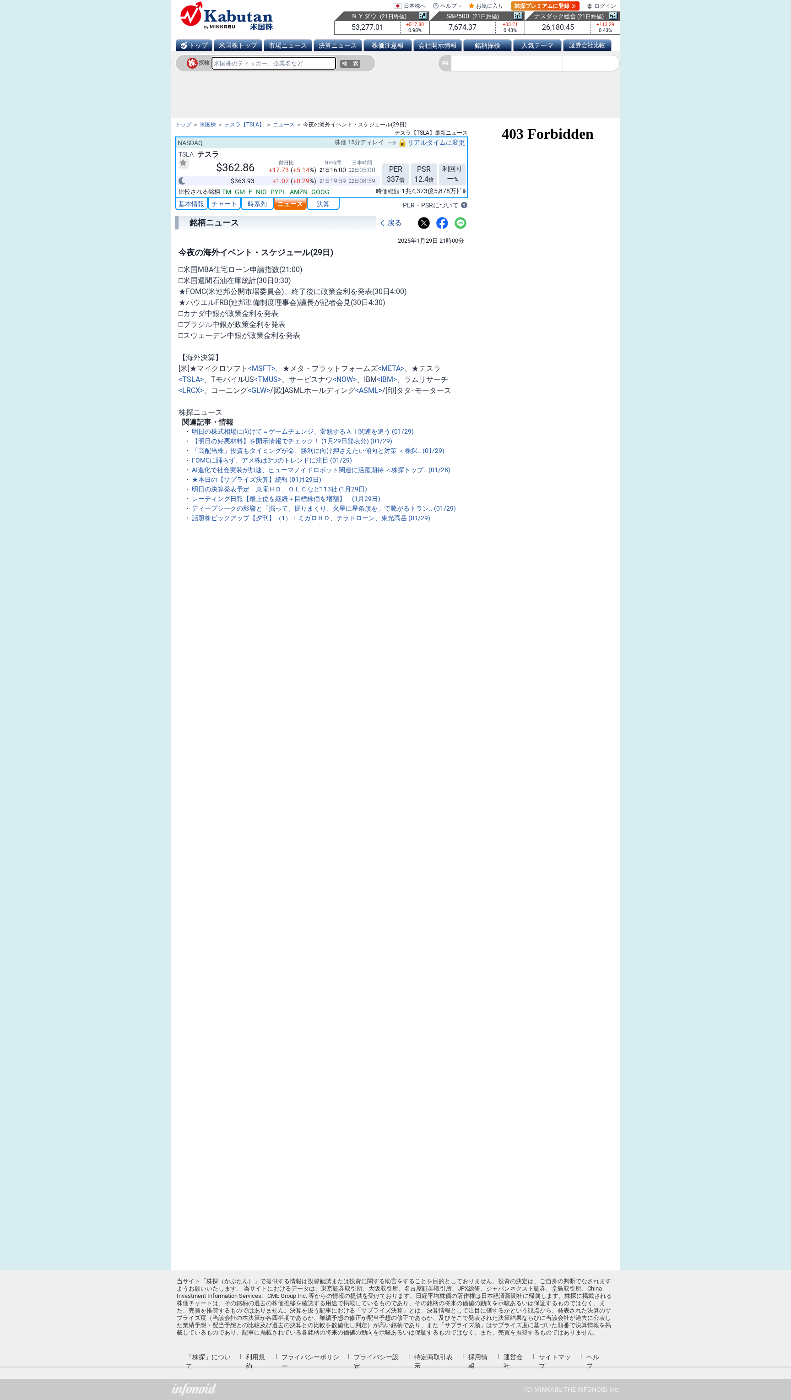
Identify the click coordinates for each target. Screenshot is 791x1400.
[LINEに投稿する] (460, 223)
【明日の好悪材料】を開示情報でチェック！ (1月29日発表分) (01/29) (292, 441)
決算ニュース (338, 45)
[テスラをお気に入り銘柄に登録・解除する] (183, 163)
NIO (261, 192)
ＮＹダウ (364, 16)
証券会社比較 (587, 45)
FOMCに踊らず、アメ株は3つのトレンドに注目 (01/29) (272, 460)
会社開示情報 (437, 45)
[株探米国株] (226, 15)
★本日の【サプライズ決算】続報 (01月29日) (256, 479)
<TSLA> (191, 379)
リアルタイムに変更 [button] (435, 142)
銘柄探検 (487, 45)
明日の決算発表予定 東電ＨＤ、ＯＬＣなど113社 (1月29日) (279, 489)
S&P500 (457, 16)
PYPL (278, 192)
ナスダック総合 (555, 16)
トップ (198, 45)
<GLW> (259, 390)
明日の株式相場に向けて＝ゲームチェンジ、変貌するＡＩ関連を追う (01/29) (303, 431)
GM (240, 192)
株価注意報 (388, 45)
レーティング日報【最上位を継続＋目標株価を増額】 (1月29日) (286, 498)
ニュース (290, 203)
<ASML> (368, 390)
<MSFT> (261, 368)
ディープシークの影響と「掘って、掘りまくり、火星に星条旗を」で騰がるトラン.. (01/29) (324, 508)
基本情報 (191, 203)
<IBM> (387, 379)
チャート (224, 203)
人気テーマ (537, 45)
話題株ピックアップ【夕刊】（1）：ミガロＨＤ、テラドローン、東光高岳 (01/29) (311, 518)
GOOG (320, 192)
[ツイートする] (424, 223)
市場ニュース (288, 45)
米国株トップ (238, 45)
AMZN (299, 192)
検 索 (350, 63)
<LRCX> (191, 390)
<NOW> (345, 379)
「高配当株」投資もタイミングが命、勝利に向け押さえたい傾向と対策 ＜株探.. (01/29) (318, 450)
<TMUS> (268, 379)
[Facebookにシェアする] (442, 223)
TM (226, 192)
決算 (323, 203)
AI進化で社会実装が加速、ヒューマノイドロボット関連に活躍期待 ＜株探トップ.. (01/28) (321, 470)
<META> (391, 368)
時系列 (257, 203)
